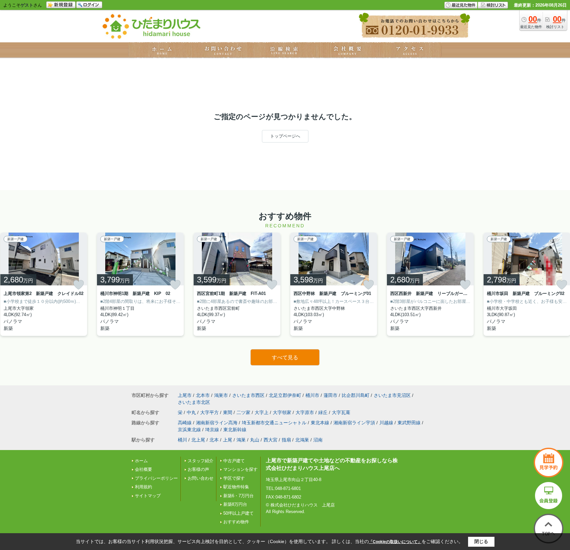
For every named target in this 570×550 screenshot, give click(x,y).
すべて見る (285, 357)
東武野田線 (409, 422)
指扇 (286, 439)
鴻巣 (241, 439)
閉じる (481, 541)
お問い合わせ (200, 478)
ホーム (141, 460)
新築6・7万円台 (238, 495)
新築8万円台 (235, 504)
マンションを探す (240, 469)
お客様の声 (198, 469)
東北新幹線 (234, 429)
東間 (227, 412)
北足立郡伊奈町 (285, 395)
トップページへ (285, 136)
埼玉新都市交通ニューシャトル (274, 422)
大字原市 (305, 412)
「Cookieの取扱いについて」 (395, 541)
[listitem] (140, 284)
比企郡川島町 (355, 395)
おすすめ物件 (236, 521)
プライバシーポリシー (156, 478)
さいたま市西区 (248, 395)
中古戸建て (234, 460)
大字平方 (209, 412)
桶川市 (312, 395)
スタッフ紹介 (200, 460)
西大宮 (270, 439)
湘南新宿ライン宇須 (354, 422)
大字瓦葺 (341, 412)
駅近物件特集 (236, 486)
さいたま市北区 (194, 402)
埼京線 (212, 429)
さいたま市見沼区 (392, 395)
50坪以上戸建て (238, 513)
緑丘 (323, 412)
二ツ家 (243, 412)
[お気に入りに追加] (78, 285)
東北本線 (320, 422)
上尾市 (185, 395)
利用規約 (143, 486)
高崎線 (185, 422)
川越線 (386, 422)
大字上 (262, 412)
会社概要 (143, 469)
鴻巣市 (221, 395)
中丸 (191, 412)
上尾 (227, 439)
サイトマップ (148, 495)
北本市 (203, 395)
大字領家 (282, 412)
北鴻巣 (302, 439)
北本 (214, 439)
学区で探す (234, 478)
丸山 (254, 439)
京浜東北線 (189, 429)
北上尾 (198, 439)
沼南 (318, 439)
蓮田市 (330, 395)
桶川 (182, 439)
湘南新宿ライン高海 (217, 422)
